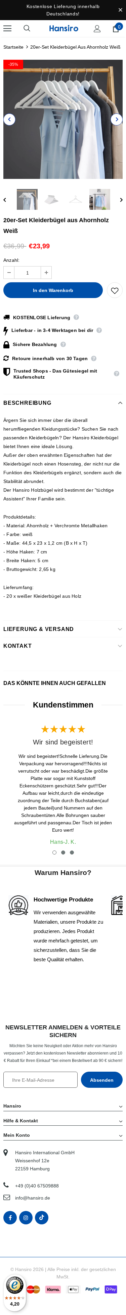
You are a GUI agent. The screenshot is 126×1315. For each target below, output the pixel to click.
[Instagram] (26, 1217)
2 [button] (63, 852)
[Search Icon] (34, 28)
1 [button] (54, 852)
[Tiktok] (41, 1217)
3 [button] (72, 852)
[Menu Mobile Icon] (7, 29)
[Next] (117, 119)
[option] (63, 119)
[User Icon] (97, 28)
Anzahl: (11, 260)
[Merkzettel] (115, 290)
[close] (120, 10)
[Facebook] (10, 1217)
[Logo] (64, 28)
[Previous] (9, 119)
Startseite (13, 47)
